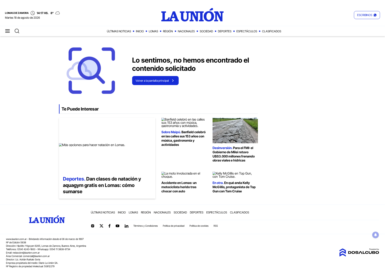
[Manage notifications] (375, 235)
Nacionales (186, 31)
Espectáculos (246, 31)
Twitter (101, 225)
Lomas (153, 31)
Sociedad (206, 31)
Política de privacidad (173, 225)
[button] (367, 15)
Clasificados (271, 31)
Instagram (92, 226)
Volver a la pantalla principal (152, 80)
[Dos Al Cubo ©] (359, 255)
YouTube (118, 225)
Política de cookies (199, 225)
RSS (216, 225)
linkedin (126, 226)
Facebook (109, 226)
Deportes (224, 31)
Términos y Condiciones (145, 225)
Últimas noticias (119, 31)
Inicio (140, 31)
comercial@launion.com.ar (36, 256)
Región (168, 31)
